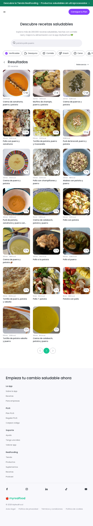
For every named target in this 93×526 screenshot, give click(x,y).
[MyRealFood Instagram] (27, 489)
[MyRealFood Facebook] (7, 489)
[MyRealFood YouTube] (86, 489)
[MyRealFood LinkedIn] (46, 489)
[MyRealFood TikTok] (66, 489)
